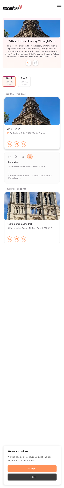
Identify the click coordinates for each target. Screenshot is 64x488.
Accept (32, 468)
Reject (32, 477)
